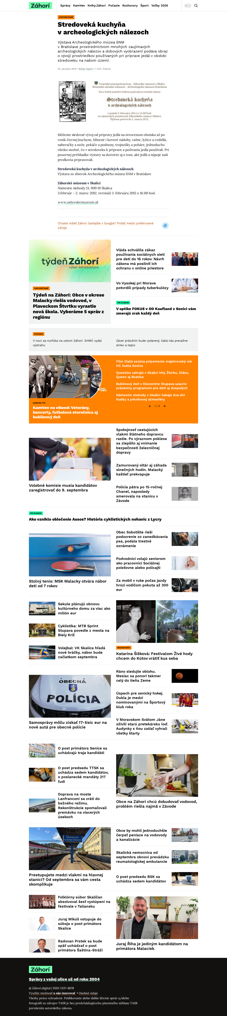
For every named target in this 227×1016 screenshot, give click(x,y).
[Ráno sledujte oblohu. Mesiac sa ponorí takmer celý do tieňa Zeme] (185, 676)
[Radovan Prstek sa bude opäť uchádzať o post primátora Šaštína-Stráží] (42, 946)
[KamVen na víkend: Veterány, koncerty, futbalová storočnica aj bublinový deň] (70, 376)
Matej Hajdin (86, 68)
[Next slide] (165, 406)
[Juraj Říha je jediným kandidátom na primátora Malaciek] (157, 917)
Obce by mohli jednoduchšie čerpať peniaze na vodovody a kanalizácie (141, 835)
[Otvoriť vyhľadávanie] (196, 6)
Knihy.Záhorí (97, 5)
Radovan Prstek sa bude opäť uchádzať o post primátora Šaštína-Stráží (80, 945)
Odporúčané (66, 17)
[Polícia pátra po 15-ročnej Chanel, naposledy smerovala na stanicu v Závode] (185, 494)
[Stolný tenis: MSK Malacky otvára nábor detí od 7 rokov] (70, 555)
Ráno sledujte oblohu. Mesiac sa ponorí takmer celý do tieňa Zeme (138, 676)
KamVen (79, 5)
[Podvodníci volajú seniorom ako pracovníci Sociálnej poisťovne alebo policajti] (185, 563)
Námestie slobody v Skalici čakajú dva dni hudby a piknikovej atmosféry (150, 397)
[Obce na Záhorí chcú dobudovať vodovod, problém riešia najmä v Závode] (157, 775)
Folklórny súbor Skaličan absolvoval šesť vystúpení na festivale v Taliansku (84, 901)
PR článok (123, 303)
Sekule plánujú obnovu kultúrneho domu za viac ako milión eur (84, 608)
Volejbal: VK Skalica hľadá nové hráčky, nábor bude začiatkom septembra (81, 652)
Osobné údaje (88, 993)
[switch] (187, 6)
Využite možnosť (52, 993)
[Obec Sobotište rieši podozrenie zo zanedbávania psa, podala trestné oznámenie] (185, 539)
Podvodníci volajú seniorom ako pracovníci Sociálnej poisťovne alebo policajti (141, 563)
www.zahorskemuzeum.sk (78, 202)
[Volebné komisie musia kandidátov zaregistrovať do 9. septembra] (70, 459)
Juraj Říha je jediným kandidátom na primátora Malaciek (152, 946)
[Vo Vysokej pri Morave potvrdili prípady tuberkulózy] (185, 285)
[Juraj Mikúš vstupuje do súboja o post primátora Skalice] (42, 924)
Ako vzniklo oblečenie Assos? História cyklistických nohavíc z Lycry (95, 519)
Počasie (114, 5)
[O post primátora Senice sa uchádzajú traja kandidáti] (42, 750)
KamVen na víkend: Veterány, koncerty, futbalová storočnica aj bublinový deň (65, 412)
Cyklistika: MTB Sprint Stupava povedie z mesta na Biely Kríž (83, 630)
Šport (144, 5)
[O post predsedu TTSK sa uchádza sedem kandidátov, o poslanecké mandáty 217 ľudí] (42, 775)
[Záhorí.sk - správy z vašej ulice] (40, 5)
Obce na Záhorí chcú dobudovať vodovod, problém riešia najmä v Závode (156, 804)
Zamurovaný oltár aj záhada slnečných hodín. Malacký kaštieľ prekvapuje (141, 469)
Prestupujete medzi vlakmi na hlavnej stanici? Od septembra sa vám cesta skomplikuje (66, 880)
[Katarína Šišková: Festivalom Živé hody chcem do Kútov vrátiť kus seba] (157, 621)
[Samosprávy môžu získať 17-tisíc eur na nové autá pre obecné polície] (70, 696)
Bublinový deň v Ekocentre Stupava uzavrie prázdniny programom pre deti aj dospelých (152, 386)
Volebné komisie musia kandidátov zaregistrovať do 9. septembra (63, 487)
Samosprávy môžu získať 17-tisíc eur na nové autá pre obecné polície (68, 724)
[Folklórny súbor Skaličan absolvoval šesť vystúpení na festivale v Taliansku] (42, 902)
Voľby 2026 (159, 5)
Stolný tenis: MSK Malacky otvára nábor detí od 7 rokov (68, 583)
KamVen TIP (39, 403)
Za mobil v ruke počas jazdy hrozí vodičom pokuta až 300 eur (142, 585)
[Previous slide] (150, 406)
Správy (65, 5)
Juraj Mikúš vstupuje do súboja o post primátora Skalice (79, 923)
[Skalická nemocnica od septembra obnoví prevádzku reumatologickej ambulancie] (185, 857)
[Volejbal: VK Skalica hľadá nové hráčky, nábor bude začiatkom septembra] (42, 652)
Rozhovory (130, 5)
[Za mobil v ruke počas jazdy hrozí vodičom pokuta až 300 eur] (185, 585)
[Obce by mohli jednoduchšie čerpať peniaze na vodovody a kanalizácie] (185, 835)
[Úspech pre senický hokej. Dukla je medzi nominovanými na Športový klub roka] (185, 700)
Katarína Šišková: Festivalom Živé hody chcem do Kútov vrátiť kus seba (154, 656)
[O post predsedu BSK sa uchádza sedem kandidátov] (185, 879)
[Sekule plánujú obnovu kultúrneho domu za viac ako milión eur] (42, 609)
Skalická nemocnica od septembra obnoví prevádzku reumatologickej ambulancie (142, 857)
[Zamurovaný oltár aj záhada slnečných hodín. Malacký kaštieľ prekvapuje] (185, 470)
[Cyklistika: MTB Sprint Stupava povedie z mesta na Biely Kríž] (42, 630)
